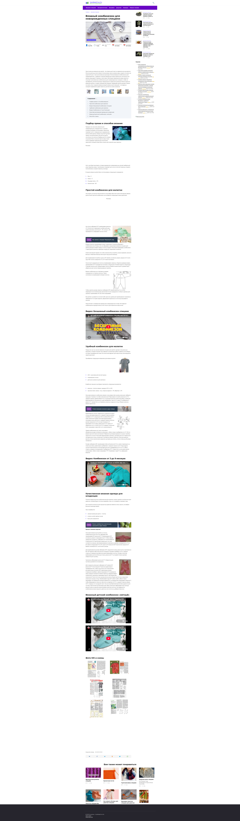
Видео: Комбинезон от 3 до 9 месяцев (99, 110)
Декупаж (118, 7)
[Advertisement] (108, 59)
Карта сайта (88, 815)
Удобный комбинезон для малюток (98, 108)
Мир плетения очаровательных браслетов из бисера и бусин (146, 66)
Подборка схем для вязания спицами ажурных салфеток (148, 15)
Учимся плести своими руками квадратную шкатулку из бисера (148, 33)
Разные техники (134, 7)
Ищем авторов (89, 817)
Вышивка (111, 7)
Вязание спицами (91, 7)
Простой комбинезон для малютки (98, 103)
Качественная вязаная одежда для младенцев (101, 112)
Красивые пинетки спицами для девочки (127, 802)
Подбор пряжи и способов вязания (98, 101)
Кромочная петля (108, 781)
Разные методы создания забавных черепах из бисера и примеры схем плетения (148, 45)
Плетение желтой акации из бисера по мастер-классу (148, 24)
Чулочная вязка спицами (128, 782)
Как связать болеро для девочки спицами (110, 801)
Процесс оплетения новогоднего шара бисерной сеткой (146, 96)
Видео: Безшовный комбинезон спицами (100, 105)
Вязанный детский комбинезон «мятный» (100, 114)
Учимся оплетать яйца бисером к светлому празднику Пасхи (144, 101)
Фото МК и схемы (93, 116)
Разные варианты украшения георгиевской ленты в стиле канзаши (146, 111)
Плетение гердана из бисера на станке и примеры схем (148, 55)
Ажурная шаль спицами (146, 779)
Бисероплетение (102, 7)
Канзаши (125, 7)
